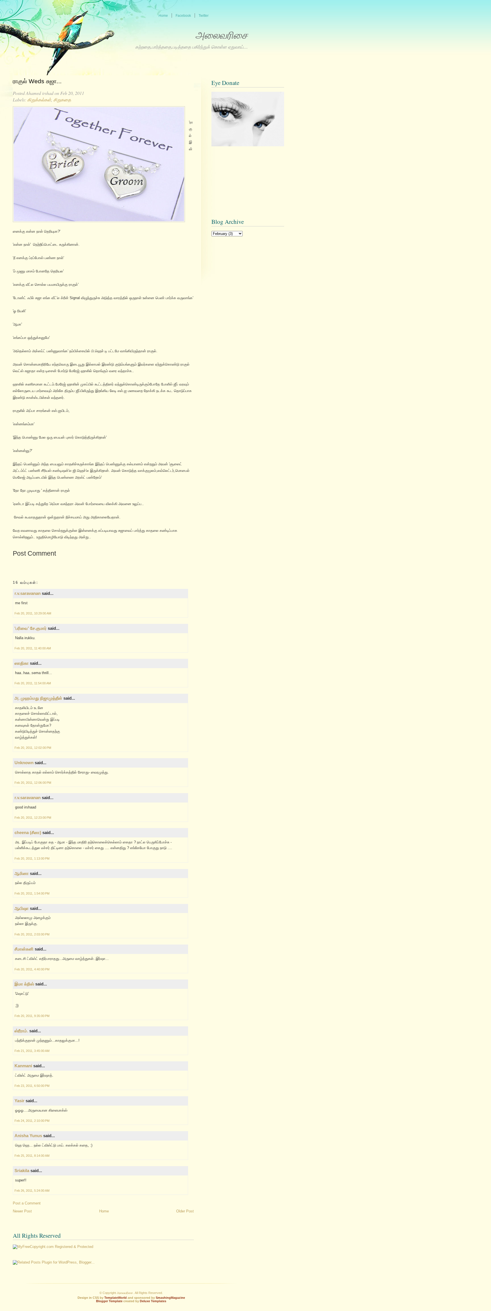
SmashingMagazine (170, 1297)
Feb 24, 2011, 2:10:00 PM (31, 1120)
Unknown (24, 762)
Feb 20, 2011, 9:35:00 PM (31, 1016)
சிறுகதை (62, 100)
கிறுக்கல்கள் (39, 100)
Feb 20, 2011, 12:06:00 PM (32, 782)
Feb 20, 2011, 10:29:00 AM (32, 613)
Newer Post (22, 1211)
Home (104, 1211)
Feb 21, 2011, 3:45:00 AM (31, 1050)
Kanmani (23, 1065)
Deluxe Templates (153, 1301)
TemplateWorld (115, 1297)
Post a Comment (27, 1203)
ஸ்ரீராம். (21, 1030)
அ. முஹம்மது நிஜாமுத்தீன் (38, 698)
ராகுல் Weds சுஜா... (37, 81)
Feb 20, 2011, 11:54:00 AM (32, 683)
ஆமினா (21, 873)
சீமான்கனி (24, 949)
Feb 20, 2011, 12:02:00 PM (32, 747)
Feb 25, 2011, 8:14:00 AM (31, 1155)
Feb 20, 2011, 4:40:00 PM (31, 969)
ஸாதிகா (21, 663)
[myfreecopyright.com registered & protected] (53, 1247)
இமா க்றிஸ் (24, 983)
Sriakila (21, 1170)
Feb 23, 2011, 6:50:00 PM (31, 1085)
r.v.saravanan (27, 593)
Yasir (19, 1100)
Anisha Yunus (28, 1135)
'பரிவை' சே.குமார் (30, 628)
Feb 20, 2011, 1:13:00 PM (31, 858)
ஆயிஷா (22, 908)
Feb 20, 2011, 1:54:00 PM (31, 893)
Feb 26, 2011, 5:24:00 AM (31, 1190)
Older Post (185, 1211)
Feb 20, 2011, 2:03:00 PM (31, 934)
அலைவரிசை (221, 35)
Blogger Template (109, 1301)
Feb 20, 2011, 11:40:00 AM (32, 648)
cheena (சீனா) (27, 832)
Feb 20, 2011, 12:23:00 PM (32, 817)
